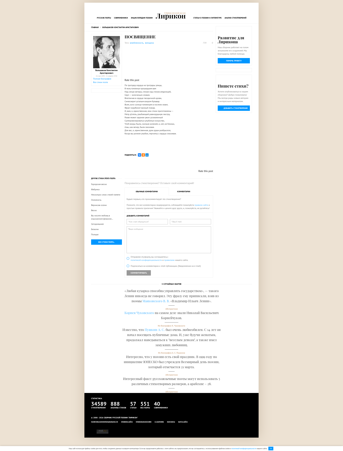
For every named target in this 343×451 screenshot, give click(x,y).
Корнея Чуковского (139, 313)
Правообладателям (143, 422)
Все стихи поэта (100, 82)
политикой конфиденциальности (146, 260)
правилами (169, 260)
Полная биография (102, 78)
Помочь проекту (234, 61)
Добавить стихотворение (236, 108)
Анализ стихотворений (235, 18)
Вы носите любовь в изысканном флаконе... (102, 217)
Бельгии (95, 229)
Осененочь (96, 199)
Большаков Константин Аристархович (120, 27)
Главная (95, 27)
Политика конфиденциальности (104, 422)
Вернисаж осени (99, 205)
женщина (149, 42)
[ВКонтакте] (139, 155)
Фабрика (95, 189)
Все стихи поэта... (106, 242)
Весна (94, 210)
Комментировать (139, 273)
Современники (121, 18)
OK (271, 448)
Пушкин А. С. (155, 329)
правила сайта (201, 205)
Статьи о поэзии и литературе (207, 18)
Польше (94, 234)
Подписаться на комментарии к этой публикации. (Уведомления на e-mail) (166, 266)
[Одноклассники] (143, 155)
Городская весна (99, 184)
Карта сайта (183, 422)
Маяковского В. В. (156, 301)
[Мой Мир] (147, 155)
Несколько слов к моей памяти (105, 194)
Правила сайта (127, 422)
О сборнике (159, 422)
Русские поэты (104, 18)
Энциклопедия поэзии (142, 18)
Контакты (171, 422)
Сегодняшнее (97, 224)
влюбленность (136, 42)
